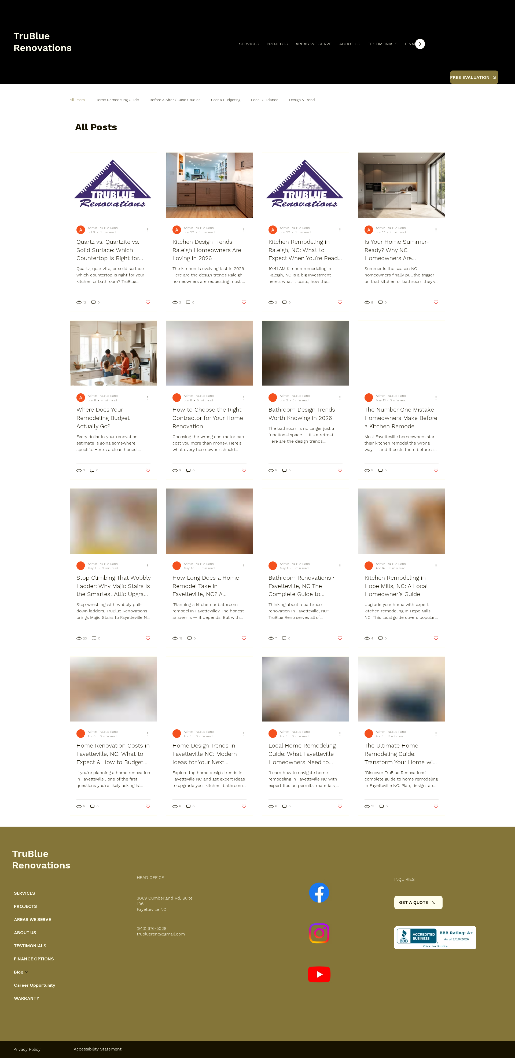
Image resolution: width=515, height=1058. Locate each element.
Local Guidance (264, 100)
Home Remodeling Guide (117, 100)
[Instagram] (319, 933)
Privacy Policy (27, 1049)
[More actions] (149, 230)
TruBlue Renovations (42, 41)
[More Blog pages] (26, 972)
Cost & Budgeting (225, 100)
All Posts (77, 100)
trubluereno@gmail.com (161, 934)
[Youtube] (319, 974)
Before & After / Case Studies (175, 100)
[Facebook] (319, 892)
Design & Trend (302, 100)
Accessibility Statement (98, 1049)
